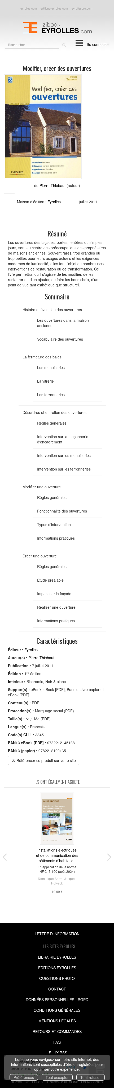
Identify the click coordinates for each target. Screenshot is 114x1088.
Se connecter (98, 44)
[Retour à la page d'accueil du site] (57, 27)
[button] (43, 126)
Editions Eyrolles (57, 967)
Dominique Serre (50, 878)
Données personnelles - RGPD (57, 999)
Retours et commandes (57, 1031)
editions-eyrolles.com (54, 8)
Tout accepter (57, 1077)
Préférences (24, 1077)
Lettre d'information (57, 933)
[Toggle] (79, 42)
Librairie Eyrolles (57, 957)
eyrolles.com (28, 8)
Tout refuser (90, 1077)
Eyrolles (54, 201)
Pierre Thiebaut (52, 185)
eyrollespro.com (82, 8)
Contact (57, 989)
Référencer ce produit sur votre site (45, 760)
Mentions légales (57, 1020)
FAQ (57, 1042)
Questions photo (57, 978)
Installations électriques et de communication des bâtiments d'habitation (57, 855)
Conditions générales (57, 1010)
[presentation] (4, 856)
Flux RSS (58, 1052)
